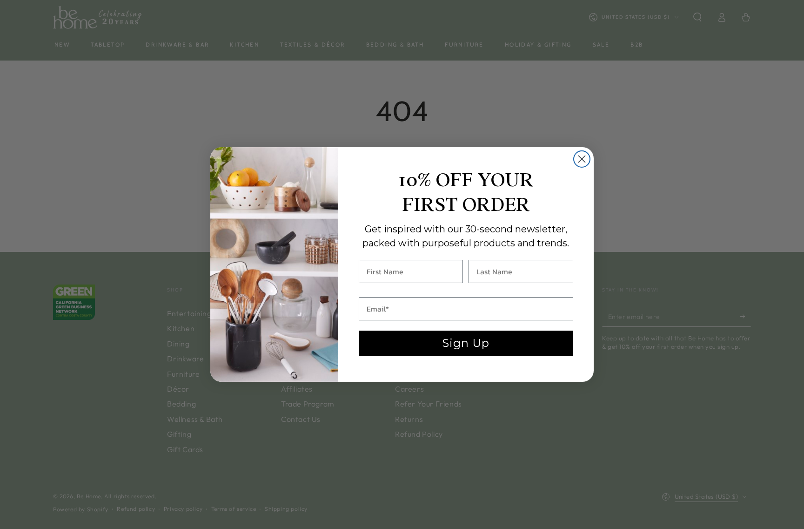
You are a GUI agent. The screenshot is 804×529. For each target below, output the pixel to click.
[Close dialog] (582, 159)
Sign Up (465, 343)
